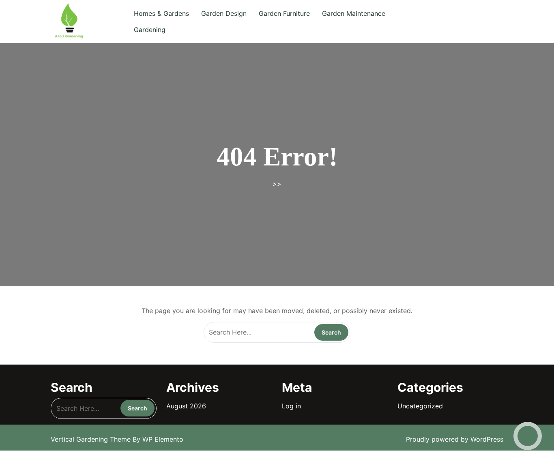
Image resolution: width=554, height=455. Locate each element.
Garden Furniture (284, 13)
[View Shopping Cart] (450, 21)
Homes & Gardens (161, 13)
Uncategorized (420, 406)
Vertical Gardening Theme (92, 439)
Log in (291, 406)
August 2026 (186, 406)
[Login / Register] (474, 21)
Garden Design (224, 13)
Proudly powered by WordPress (454, 439)
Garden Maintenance (353, 13)
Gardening (149, 30)
